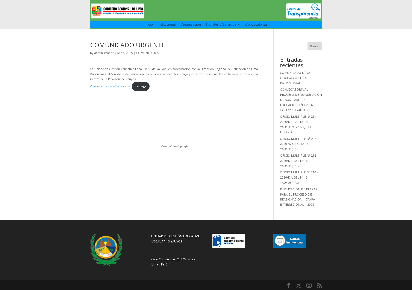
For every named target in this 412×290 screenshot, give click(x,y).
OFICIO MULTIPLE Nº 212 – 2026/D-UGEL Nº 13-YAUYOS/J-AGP (299, 160)
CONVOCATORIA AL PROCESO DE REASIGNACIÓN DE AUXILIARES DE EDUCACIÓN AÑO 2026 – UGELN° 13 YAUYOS (301, 99)
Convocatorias (256, 24)
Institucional (167, 24)
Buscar (315, 46)
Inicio (149, 24)
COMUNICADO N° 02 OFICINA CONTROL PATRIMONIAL (295, 78)
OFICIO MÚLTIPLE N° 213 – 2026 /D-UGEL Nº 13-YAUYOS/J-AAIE (299, 144)
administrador (104, 53)
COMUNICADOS (147, 53)
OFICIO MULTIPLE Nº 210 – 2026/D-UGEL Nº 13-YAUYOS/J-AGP (299, 177)
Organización (190, 24)
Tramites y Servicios (221, 24)
